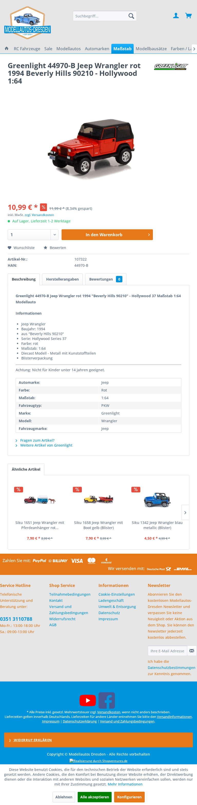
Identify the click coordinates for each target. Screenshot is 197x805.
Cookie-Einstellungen (116, 594)
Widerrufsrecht (62, 618)
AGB (52, 624)
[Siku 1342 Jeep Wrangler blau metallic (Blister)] (157, 500)
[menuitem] (105, 16)
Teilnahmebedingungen (70, 594)
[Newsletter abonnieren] (192, 651)
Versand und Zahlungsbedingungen (68, 609)
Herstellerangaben (62, 279)
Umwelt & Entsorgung (117, 606)
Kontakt (56, 600)
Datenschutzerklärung (80, 721)
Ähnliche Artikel (26, 469)
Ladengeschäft (111, 600)
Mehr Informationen (125, 784)
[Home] (7, 49)
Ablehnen (63, 796)
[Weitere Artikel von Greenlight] (171, 70)
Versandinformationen (174, 716)
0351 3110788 (16, 619)
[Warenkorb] (189, 16)
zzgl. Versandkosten (39, 215)
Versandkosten (108, 712)
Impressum (108, 618)
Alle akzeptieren (94, 796)
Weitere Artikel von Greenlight (45, 445)
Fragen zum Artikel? (36, 440)
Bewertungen (104, 279)
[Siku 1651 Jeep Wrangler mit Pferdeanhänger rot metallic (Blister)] (39, 500)
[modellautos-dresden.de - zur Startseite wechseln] (28, 22)
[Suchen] (131, 16)
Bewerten (57, 247)
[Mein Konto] (176, 16)
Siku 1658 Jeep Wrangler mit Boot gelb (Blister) (98, 525)
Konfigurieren (129, 796)
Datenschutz (109, 612)
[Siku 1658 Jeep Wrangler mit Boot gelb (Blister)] (98, 500)
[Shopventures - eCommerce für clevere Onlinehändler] (98, 761)
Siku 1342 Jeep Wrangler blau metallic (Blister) (157, 525)
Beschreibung (24, 279)
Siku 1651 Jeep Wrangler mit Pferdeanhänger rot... (39, 525)
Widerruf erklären (32, 740)
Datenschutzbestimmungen (171, 667)
